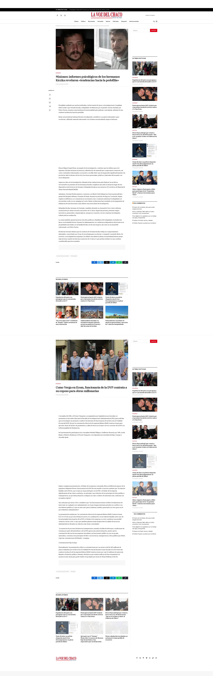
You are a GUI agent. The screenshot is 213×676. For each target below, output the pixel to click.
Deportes (124, 21)
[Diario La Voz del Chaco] (107, 15)
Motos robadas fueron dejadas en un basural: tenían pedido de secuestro (116, 638)
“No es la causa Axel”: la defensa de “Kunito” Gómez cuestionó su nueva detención (66, 322)
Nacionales (91, 21)
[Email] (49, 102)
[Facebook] (49, 94)
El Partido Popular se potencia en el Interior (144, 223)
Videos (76, 21)
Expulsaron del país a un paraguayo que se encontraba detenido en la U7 (66, 299)
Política (83, 21)
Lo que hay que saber (63, 256)
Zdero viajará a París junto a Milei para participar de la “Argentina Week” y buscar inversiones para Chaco (143, 191)
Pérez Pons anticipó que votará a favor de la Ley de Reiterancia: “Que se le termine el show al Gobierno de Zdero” (144, 135)
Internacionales (134, 21)
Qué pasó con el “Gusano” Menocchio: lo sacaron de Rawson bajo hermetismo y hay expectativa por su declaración (92, 638)
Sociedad (100, 21)
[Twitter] (49, 98)
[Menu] (156, 21)
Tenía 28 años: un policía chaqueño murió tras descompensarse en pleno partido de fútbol (114, 299)
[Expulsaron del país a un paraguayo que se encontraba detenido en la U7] (67, 288)
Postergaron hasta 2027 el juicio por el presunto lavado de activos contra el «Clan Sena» (90, 9)
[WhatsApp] (49, 110)
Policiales (116, 21)
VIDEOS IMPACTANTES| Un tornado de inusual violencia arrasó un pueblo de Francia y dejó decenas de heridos (91, 323)
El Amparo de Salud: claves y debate (142, 220)
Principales (74, 256)
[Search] (154, 21)
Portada (58, 25)
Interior (108, 21)
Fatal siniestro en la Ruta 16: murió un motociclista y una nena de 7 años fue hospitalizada (116, 322)
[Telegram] (49, 106)
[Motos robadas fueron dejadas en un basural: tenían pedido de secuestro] (116, 627)
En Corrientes (139, 203)
